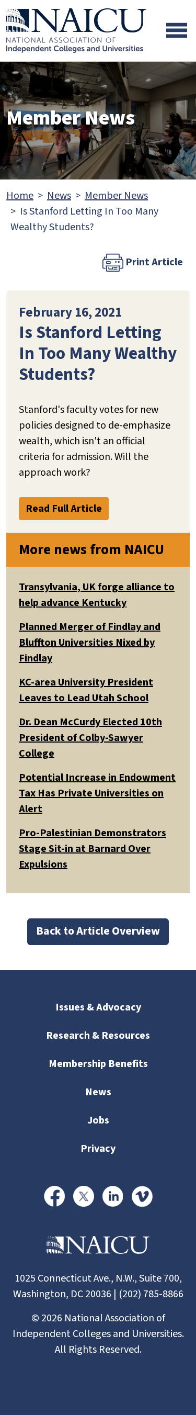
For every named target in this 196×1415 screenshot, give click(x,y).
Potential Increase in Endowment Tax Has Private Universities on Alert (97, 793)
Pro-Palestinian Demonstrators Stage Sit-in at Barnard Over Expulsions (92, 849)
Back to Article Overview (98, 931)
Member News (116, 195)
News (59, 195)
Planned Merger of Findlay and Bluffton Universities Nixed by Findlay (89, 643)
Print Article (153, 262)
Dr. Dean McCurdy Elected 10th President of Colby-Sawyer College (90, 738)
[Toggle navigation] (177, 30)
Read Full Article (64, 508)
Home (19, 195)
